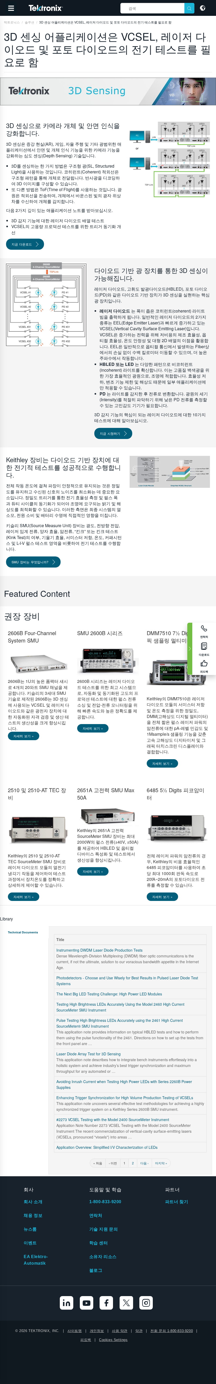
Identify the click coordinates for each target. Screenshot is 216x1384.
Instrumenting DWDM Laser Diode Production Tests (99, 950)
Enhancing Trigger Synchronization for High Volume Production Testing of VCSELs (124, 1097)
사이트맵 (74, 1331)
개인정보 (97, 1331)
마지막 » (161, 1163)
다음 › (144, 1163)
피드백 (85, 1340)
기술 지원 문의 (103, 1229)
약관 (139, 1331)
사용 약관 (119, 1331)
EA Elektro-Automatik (36, 1259)
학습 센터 (98, 1243)
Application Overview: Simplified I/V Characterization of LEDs (107, 1147)
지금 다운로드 (22, 244)
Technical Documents (23, 932)
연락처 (95, 1215)
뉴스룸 (30, 1229)
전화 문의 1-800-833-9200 (171, 1331)
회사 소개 (33, 1201)
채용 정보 (33, 1215)
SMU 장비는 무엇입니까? (30, 562)
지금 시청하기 (110, 433)
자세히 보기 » (23, 736)
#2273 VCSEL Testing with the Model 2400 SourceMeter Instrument (112, 1119)
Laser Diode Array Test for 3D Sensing (88, 1053)
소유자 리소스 (103, 1256)
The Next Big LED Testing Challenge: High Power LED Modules (109, 993)
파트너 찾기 (176, 1201)
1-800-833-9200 (105, 1201)
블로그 (95, 1270)
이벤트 (30, 1243)
